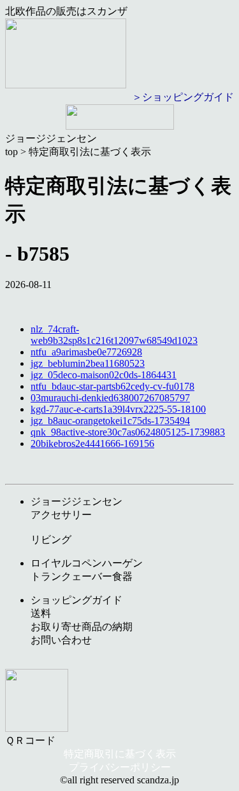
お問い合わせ (61, 640)
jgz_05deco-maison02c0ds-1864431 (104, 374)
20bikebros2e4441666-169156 (92, 443)
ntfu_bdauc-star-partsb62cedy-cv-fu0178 (112, 386)
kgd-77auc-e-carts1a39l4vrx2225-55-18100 (118, 409)
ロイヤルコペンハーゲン (87, 563)
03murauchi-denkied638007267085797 (110, 397)
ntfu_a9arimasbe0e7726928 (86, 352)
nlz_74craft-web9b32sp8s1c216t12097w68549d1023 (114, 335)
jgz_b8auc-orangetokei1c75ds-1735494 (110, 420)
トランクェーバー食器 (82, 576)
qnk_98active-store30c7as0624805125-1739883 (128, 432)
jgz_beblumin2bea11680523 (88, 363)
